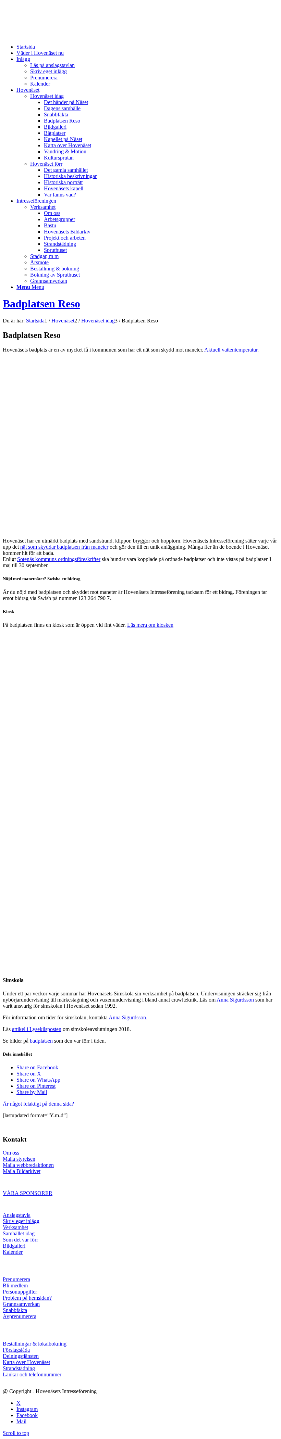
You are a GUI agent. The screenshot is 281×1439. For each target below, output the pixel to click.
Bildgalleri (14, 1246)
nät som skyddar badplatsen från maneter (64, 547)
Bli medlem (15, 1285)
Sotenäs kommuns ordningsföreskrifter (58, 559)
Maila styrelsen (19, 1159)
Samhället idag (19, 1233)
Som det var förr (20, 1240)
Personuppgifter (20, 1292)
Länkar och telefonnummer (32, 1374)
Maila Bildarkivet (21, 1171)
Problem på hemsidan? (27, 1298)
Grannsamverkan (21, 1304)
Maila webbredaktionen (28, 1165)
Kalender (13, 1252)
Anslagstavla (16, 1215)
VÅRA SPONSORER (27, 1193)
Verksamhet (15, 1227)
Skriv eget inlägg (21, 1221)
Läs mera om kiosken (150, 625)
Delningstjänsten (21, 1356)
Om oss (11, 1153)
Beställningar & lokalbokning (34, 1344)
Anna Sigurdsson (235, 1000)
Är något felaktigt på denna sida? (38, 1104)
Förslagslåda (16, 1350)
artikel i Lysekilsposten (36, 1029)
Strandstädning (19, 1368)
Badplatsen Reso (41, 303)
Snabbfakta (15, 1310)
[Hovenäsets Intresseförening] (54, 35)
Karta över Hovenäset (26, 1362)
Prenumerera (16, 1279)
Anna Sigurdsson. (128, 1017)
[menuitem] (147, 47)
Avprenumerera (19, 1316)
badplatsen (41, 1041)
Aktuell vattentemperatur (230, 350)
